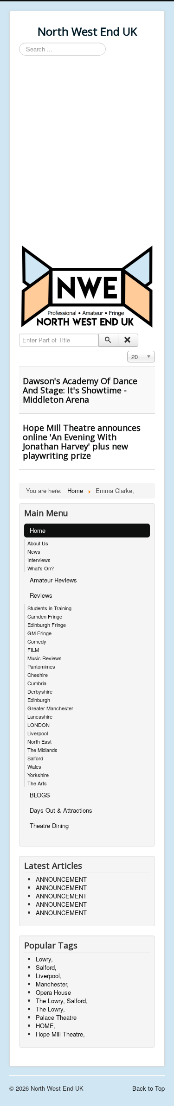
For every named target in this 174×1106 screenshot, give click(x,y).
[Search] (108, 340)
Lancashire (39, 716)
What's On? (40, 568)
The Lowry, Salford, (62, 1000)
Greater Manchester (50, 708)
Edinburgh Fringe (46, 624)
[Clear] (128, 340)
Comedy (36, 641)
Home (37, 530)
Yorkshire (38, 774)
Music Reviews (44, 658)
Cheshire (37, 674)
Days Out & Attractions (61, 810)
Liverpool (37, 733)
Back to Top (148, 1088)
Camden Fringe (44, 616)
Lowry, (44, 958)
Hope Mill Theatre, (60, 1034)
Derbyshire (39, 691)
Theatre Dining (49, 825)
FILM (33, 649)
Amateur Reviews (53, 579)
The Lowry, (50, 1009)
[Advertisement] (87, 152)
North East (39, 741)
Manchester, (52, 984)
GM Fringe (39, 633)
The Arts (37, 783)
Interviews (39, 559)
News (33, 551)
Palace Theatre (56, 1017)
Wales (34, 766)
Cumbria (36, 683)
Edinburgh (38, 699)
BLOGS (40, 794)
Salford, (46, 967)
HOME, (46, 1025)
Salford (35, 758)
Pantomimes (41, 666)
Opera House (53, 992)
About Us (37, 543)
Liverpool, (49, 975)
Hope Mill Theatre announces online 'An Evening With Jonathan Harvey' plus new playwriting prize (82, 441)
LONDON (38, 724)
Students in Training (49, 608)
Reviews (41, 595)
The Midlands (42, 749)
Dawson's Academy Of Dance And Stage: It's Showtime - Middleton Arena (80, 390)
